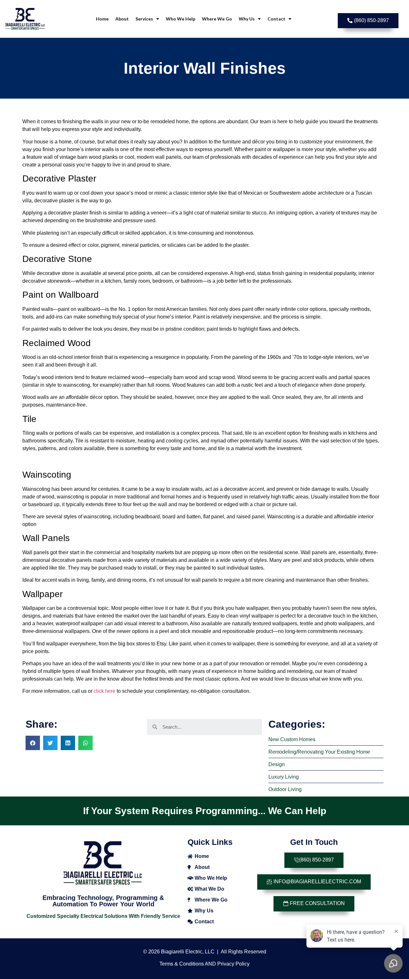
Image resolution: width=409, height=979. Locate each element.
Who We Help (180, 18)
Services (144, 18)
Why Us (247, 18)
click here (104, 691)
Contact (276, 18)
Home (102, 18)
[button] (368, 20)
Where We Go (217, 18)
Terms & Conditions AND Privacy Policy (204, 964)
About (122, 18)
